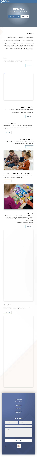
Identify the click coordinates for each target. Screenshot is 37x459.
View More (29, 65)
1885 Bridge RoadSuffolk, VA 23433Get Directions (18, 407)
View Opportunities (14, 16)
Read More (29, 116)
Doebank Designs (22, 458)
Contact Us (25, 16)
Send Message (18, 440)
